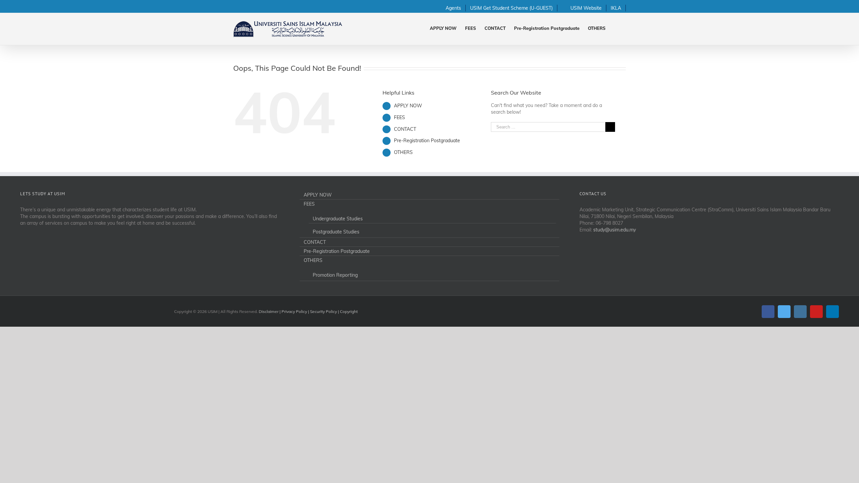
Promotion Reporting (335, 275)
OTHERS (403, 152)
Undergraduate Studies (338, 219)
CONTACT (405, 129)
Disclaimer (269, 311)
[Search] (615, 27)
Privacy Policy (294, 311)
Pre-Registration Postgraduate (427, 141)
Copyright (349, 311)
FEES (399, 117)
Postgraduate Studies (336, 232)
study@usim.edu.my (614, 230)
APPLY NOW (408, 106)
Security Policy (323, 311)
